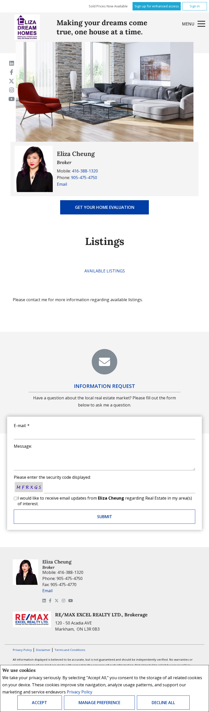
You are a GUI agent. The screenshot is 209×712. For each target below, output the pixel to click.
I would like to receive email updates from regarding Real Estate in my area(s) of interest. (105, 500)
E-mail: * (22, 425)
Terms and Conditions (70, 650)
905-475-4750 (84, 177)
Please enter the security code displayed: (52, 477)
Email (62, 184)
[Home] (27, 27)
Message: (23, 446)
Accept (39, 702)
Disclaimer (43, 650)
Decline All (163, 702)
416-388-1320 (85, 171)
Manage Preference (99, 702)
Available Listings (104, 271)
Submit (104, 516)
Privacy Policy (79, 692)
